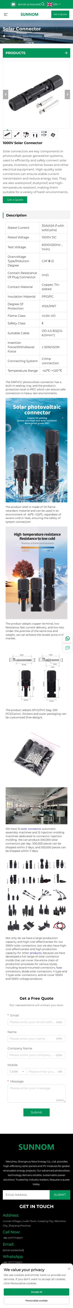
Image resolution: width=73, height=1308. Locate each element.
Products (14, 36)
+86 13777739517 (12, 1262)
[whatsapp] (67, 638)
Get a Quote (60, 14)
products (36, 953)
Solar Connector (32, 36)
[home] (29, 14)
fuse (59, 967)
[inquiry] (67, 647)
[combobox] (16, 1071)
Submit (36, 1112)
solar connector (31, 829)
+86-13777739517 (13, 1237)
